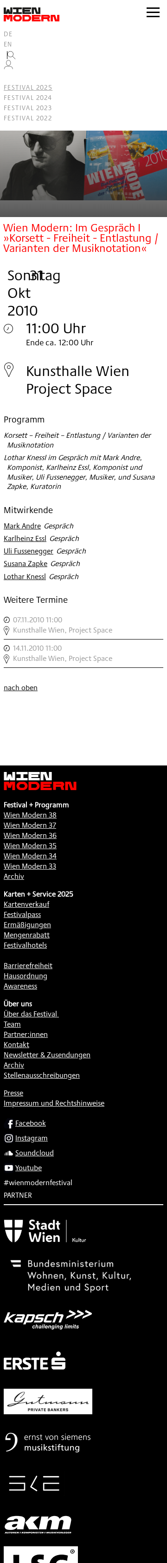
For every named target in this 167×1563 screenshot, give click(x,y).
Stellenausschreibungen (42, 1075)
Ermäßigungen (27, 924)
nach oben (21, 687)
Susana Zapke (25, 563)
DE (8, 34)
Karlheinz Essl (25, 538)
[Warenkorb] (12, 77)
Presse (13, 1093)
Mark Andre (22, 526)
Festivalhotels (25, 945)
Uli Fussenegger (28, 551)
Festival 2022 (28, 118)
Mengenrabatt (27, 935)
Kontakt (16, 1044)
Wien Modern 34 (30, 856)
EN (8, 44)
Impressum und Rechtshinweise (54, 1103)
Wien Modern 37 (30, 825)
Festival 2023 (28, 107)
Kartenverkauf (26, 904)
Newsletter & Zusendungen (47, 1054)
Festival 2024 (28, 97)
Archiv (14, 876)
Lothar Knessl (25, 576)
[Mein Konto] (8, 67)
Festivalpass (22, 914)
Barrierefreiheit (28, 965)
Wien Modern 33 (30, 866)
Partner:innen (26, 1034)
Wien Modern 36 (30, 835)
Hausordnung (25, 975)
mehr (83, 625)
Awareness (20, 986)
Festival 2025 (28, 87)
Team (12, 1024)
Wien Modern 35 (30, 845)
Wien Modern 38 (30, 815)
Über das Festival (30, 1014)
